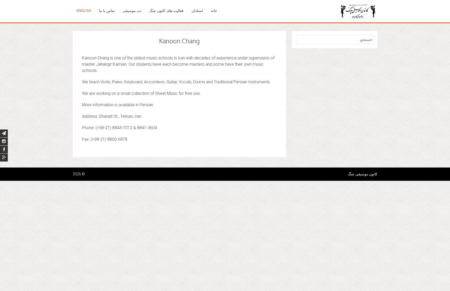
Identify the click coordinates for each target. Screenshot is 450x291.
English (84, 10)
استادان (197, 10)
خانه (214, 10)
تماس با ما (107, 10)
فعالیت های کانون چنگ (166, 10)
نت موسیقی (132, 10)
